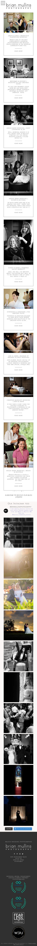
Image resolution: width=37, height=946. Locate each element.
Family (18, 878)
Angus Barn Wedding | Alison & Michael (18, 199)
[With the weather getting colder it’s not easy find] (18, 594)
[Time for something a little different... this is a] (18, 656)
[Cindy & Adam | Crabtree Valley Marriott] (18, 242)
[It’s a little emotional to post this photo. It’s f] (18, 687)
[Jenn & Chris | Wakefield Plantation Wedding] (18, 23)
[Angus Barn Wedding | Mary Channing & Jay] (18, 115)
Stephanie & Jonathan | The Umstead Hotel (18, 312)
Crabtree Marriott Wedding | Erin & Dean (18, 401)
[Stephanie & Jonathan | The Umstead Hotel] (18, 299)
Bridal (17, 876)
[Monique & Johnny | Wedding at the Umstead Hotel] (18, 68)
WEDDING (10, 876)
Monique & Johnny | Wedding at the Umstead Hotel (18, 83)
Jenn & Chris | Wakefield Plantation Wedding (18, 36)
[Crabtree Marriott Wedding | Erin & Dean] (18, 387)
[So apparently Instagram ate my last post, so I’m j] (18, 811)
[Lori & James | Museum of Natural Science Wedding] (18, 343)
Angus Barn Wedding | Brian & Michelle (18, 471)
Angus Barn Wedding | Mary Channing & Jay (18, 129)
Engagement (25, 876)
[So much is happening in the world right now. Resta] (18, 749)
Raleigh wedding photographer (18, 841)
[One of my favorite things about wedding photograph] (18, 533)
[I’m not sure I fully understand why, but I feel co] (18, 718)
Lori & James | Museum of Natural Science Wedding (18, 356)
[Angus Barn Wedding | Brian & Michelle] (18, 445)
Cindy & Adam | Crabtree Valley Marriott (18, 268)
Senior (11, 878)
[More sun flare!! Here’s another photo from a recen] (18, 564)
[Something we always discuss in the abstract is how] (18, 780)
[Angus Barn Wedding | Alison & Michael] (18, 173)
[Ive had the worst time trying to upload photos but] (18, 625)
